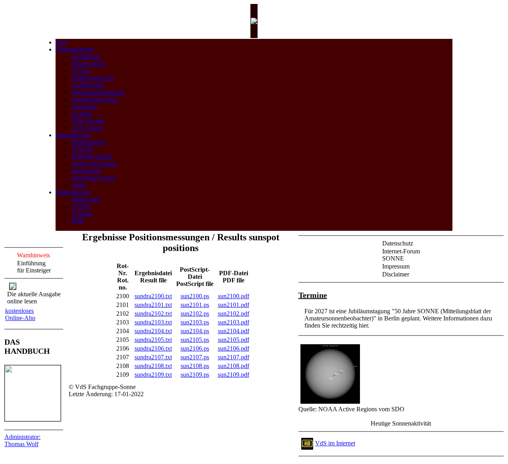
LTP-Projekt (86, 128)
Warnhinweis (33, 255)
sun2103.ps (195, 322)
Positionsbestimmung (98, 92)
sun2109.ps (195, 374)
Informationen (73, 135)
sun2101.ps (195, 304)
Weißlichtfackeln (92, 78)
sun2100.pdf (233, 296)
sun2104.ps (195, 331)
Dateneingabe (73, 192)
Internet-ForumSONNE (401, 255)
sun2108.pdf (233, 365)
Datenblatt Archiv (93, 177)
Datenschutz (397, 243)
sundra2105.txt (153, 339)
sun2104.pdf (233, 331)
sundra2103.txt (153, 322)
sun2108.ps (195, 365)
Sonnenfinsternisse (94, 99)
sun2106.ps (195, 348)
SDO (78, 220)
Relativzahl (85, 199)
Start (61, 42)
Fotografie (84, 106)
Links (78, 185)
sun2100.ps (195, 296)
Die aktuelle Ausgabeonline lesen (34, 298)
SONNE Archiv (91, 156)
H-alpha (81, 113)
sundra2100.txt (153, 296)
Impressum (396, 266)
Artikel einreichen (93, 163)
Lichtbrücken (88, 85)
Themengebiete (75, 49)
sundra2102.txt (153, 313)
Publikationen (88, 142)
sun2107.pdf (233, 357)
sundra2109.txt (153, 374)
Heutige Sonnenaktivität (401, 423)
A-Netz (80, 70)
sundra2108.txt (153, 365)
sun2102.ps (195, 313)
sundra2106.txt (153, 348)
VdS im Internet (335, 443)
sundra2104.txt (153, 331)
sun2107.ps (195, 357)
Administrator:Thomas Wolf (22, 440)
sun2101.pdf (233, 304)
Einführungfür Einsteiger (34, 267)
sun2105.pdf (233, 339)
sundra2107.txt (153, 357)
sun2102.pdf (233, 313)
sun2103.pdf (233, 322)
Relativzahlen (88, 63)
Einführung (85, 56)
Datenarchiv (86, 170)
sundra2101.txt (153, 304)
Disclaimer (395, 274)
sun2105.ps (195, 339)
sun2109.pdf (233, 374)
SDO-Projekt (87, 120)
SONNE (82, 149)
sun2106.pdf (233, 348)
